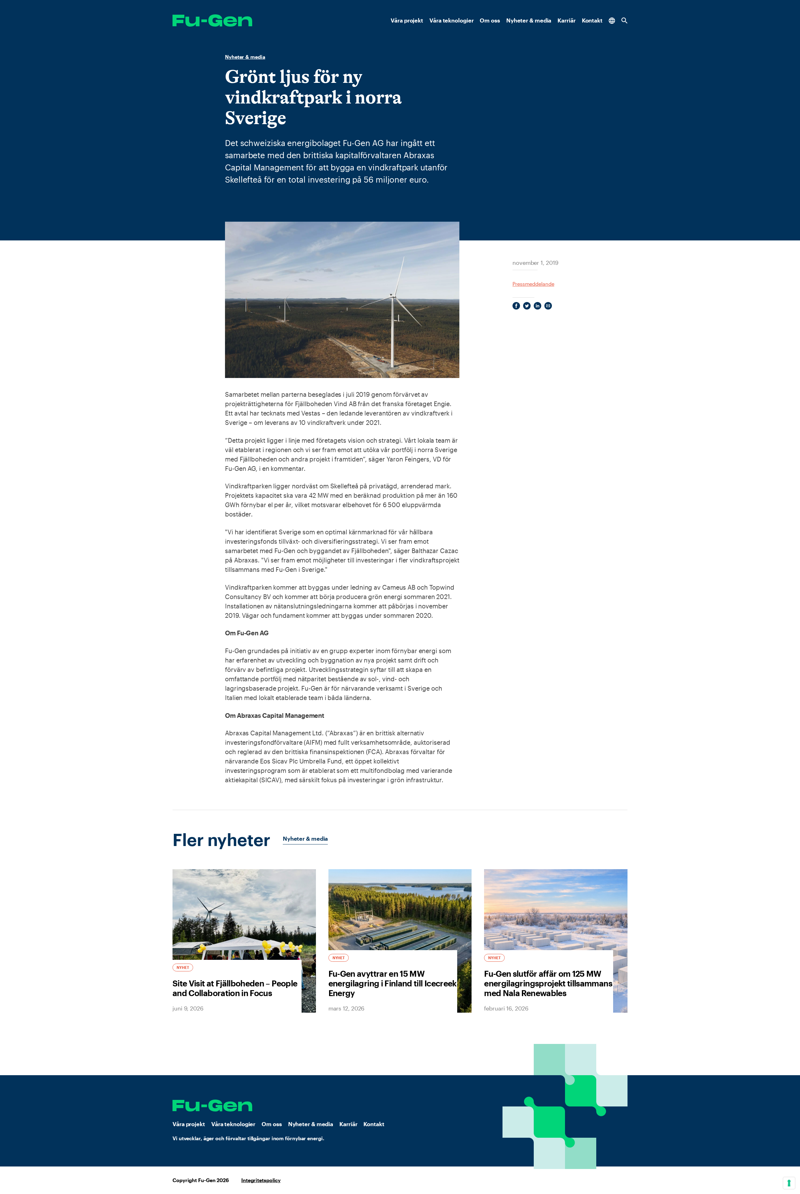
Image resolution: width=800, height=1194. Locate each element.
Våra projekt (407, 20)
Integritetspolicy (261, 1180)
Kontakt (592, 20)
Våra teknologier (451, 20)
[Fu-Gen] (212, 20)
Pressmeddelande (533, 284)
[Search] (624, 21)
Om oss (490, 20)
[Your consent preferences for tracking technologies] (789, 1183)
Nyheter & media (529, 20)
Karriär (566, 20)
